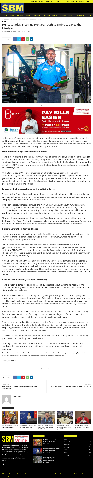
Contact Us (89, 1)
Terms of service (70, 1)
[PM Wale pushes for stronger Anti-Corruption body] (10, 417)
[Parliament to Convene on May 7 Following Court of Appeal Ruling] (65, 417)
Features (20, 15)
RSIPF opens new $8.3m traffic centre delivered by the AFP (71, 386)
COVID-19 (66, 450)
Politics (28, 15)
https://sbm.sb (16, 399)
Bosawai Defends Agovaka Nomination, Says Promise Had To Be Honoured (45, 427)
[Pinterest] (23, 39)
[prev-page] (88, 408)
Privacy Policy (60, 1)
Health (65, 452)
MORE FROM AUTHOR (20, 408)
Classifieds (80, 15)
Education (66, 455)
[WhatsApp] (27, 39)
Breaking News (68, 442)
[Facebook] (2, 1)
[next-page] (90, 408)
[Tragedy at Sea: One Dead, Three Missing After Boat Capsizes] (83, 417)
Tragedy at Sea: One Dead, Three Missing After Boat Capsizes (82, 427)
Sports (70, 15)
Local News (67, 444)
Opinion (63, 15)
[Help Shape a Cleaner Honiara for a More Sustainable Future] (37, 459)
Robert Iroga (7, 31)
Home (5, 15)
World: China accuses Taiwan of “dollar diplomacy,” (28, 426)
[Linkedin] (31, 39)
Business (47, 15)
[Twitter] (19, 39)
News (12, 15)
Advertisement (80, 1)
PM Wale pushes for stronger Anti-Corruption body (10, 426)
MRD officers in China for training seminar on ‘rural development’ (19, 387)
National (37, 15)
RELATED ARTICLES (8, 408)
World (54, 15)
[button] (90, 15)
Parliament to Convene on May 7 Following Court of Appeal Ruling (64, 427)
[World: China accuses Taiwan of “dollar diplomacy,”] (28, 417)
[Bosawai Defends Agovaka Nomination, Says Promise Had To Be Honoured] (46, 417)
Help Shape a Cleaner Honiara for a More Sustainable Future (49, 458)
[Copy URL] (36, 39)
